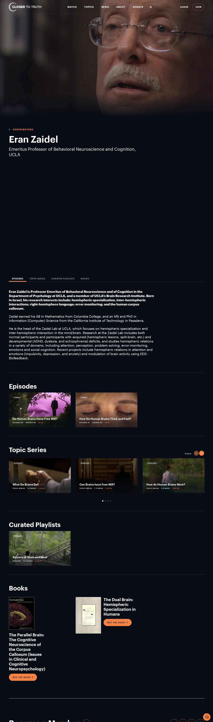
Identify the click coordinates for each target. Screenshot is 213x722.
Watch (72, 7)
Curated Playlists (63, 279)
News (105, 7)
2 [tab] (105, 501)
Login (184, 6)
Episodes (17, 279)
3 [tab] (107, 501)
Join (198, 6)
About (120, 7)
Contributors (23, 129)
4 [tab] (110, 501)
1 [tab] (102, 501)
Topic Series (37, 279)
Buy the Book (21, 677)
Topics (89, 7)
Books (85, 279)
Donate (138, 7)
